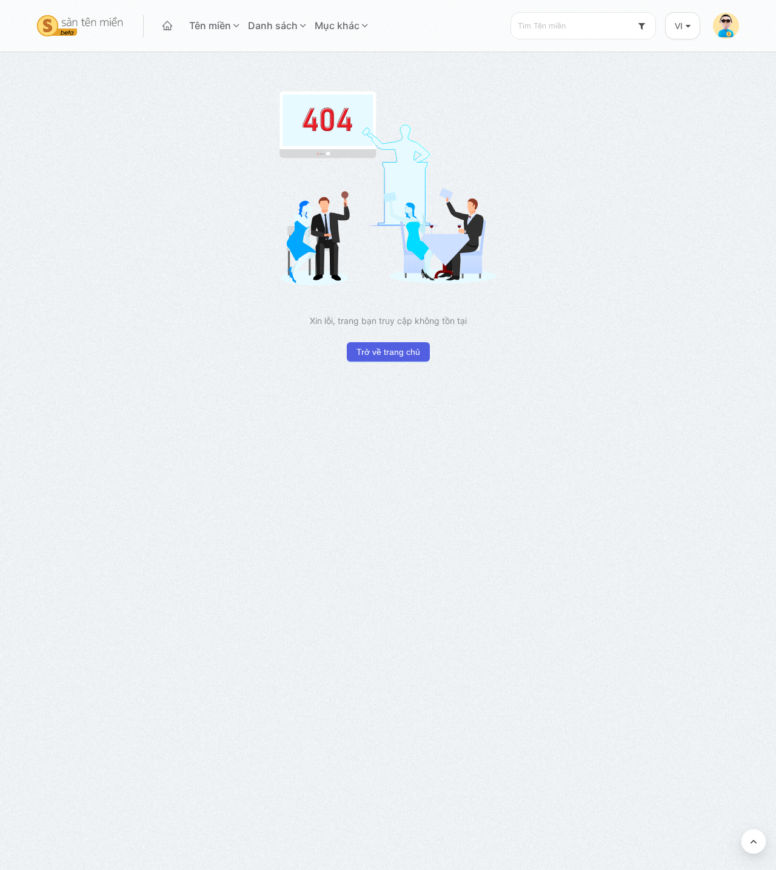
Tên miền (210, 25)
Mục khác (337, 25)
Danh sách (273, 25)
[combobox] (583, 25)
